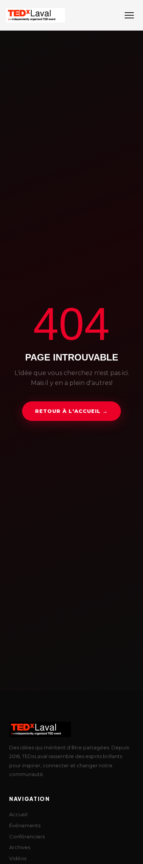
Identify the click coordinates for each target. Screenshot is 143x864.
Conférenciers (27, 836)
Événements (24, 825)
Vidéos (17, 858)
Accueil (18, 814)
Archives (19, 847)
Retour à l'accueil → (71, 411)
